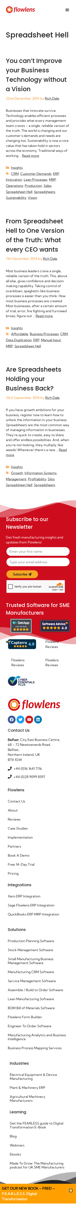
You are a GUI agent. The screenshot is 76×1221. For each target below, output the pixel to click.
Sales (47, 186)
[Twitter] (20, 719)
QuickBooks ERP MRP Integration (33, 914)
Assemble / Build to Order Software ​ (36, 990)
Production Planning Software (31, 941)
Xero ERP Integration (24, 896)
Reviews (14, 819)
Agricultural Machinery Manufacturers (27, 1099)
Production (33, 186)
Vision (32, 198)
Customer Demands (35, 174)
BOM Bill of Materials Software (31, 1008)
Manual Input (51, 340)
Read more (30, 156)
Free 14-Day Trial (21, 864)
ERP (56, 174)
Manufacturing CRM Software (31, 972)
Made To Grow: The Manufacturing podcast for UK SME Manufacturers (37, 1165)
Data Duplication (19, 340)
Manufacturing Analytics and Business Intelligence (37, 1037)
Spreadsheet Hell (19, 192)
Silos (51, 479)
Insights (17, 168)
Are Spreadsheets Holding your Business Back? (33, 379)
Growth (17, 473)
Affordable (19, 334)
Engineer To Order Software (29, 1026)
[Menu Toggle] (67, 10)
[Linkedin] (38, 719)
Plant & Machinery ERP (27, 1087)
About (13, 810)
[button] (70, 1190)
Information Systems (41, 473)
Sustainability (16, 198)
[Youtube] (29, 719)
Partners (14, 846)
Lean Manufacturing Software (31, 999)
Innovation (14, 179)
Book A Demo (18, 855)
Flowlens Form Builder (25, 1017)
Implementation (20, 837)
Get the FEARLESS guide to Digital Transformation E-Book (36, 1125)
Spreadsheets (44, 192)
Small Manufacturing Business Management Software (30, 961)
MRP (52, 179)
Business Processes (44, 334)
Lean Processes (35, 179)
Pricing (13, 873)
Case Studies (18, 828)
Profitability (37, 479)
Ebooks (15, 1154)
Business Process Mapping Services (35, 1048)
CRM (15, 174)
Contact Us (16, 801)
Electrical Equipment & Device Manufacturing (33, 1077)
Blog (13, 1136)
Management (16, 479)
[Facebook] (12, 719)
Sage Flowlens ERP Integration (31, 905)
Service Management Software (32, 981)
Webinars (17, 1145)
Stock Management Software (30, 950)
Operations (14, 186)
